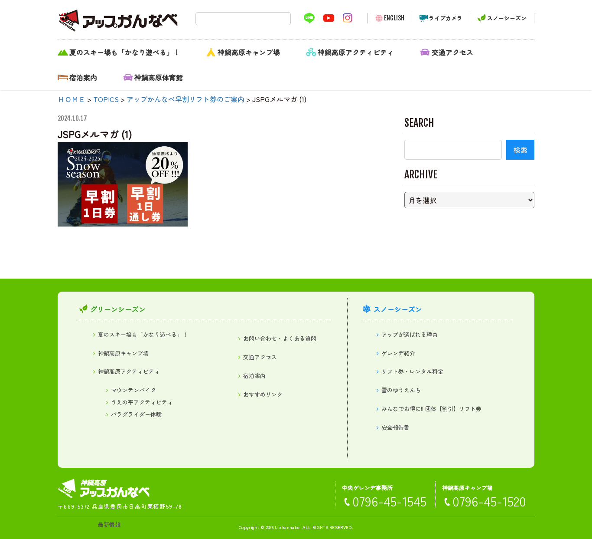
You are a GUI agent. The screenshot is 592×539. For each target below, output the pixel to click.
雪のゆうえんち (401, 390)
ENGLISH (394, 18)
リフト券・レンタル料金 (412, 371)
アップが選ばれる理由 (409, 334)
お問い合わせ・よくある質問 (279, 338)
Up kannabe (287, 527)
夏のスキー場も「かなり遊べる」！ (124, 52)
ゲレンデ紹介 (398, 353)
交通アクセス (452, 52)
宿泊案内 (83, 77)
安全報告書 (395, 427)
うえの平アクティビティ (142, 402)
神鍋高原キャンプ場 (249, 52)
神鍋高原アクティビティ (356, 52)
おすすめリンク (263, 394)
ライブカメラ (445, 18)
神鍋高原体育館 (158, 77)
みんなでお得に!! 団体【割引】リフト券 (431, 408)
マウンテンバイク (133, 390)
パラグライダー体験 (136, 414)
